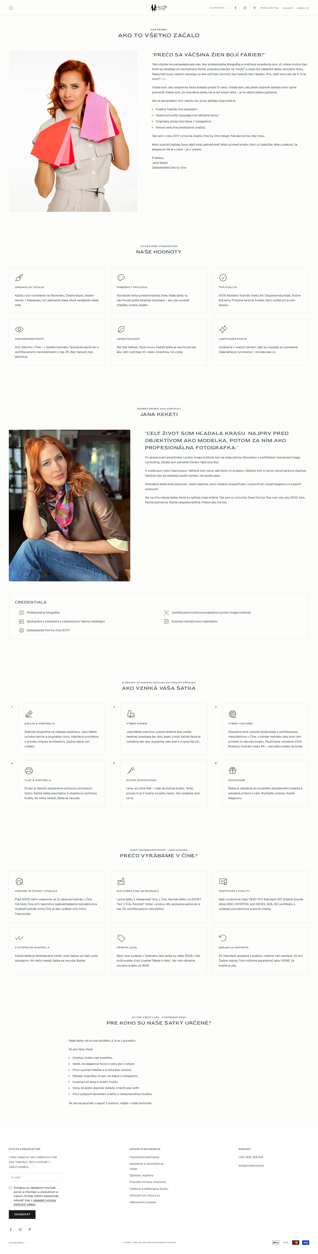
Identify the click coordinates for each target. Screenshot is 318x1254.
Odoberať (22, 1214)
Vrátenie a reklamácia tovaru (149, 1189)
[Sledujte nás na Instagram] (245, 8)
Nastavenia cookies (143, 1202)
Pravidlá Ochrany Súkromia (148, 1182)
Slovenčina (217, 8)
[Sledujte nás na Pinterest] (254, 8)
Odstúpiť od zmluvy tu (145, 1195)
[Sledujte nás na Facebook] (235, 8)
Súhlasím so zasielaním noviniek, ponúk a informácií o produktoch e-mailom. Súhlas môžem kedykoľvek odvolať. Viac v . (36, 1196)
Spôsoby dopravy (141, 1175)
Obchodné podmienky (145, 1157)
